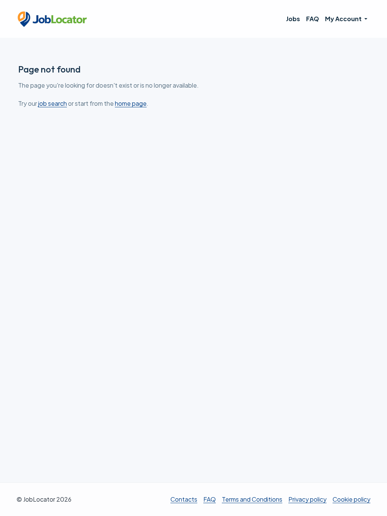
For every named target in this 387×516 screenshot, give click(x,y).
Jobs (293, 19)
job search (52, 103)
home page (131, 103)
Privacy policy (307, 499)
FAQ (312, 19)
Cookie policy (351, 499)
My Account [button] (344, 19)
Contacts (183, 499)
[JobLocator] (52, 19)
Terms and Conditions (252, 499)
